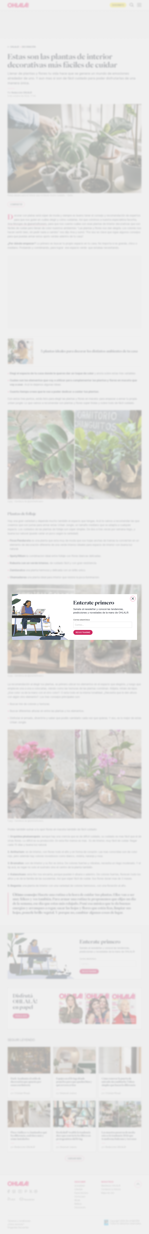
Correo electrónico (81, 620)
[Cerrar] (133, 598)
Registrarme (83, 632)
